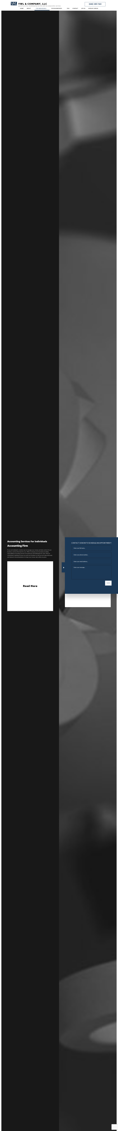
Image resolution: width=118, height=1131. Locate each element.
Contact (75, 8)
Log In (83, 8)
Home (22, 8)
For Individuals (41, 8)
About (29, 8)
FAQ (68, 8)
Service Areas (93, 8)
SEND (108, 583)
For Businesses (56, 8)
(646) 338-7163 (95, 4)
